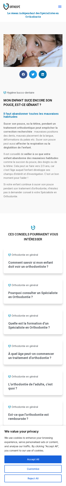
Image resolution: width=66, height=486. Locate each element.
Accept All (33, 459)
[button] (59, 6)
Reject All (33, 478)
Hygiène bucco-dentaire (20, 92)
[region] (33, 456)
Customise (33, 468)
